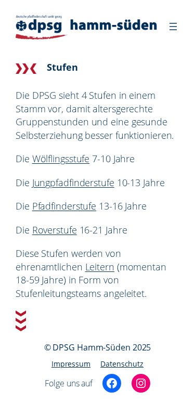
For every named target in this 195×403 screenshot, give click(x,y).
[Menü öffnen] (173, 26)
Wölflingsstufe (61, 158)
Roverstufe (54, 230)
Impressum (70, 364)
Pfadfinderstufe (64, 206)
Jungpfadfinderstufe (73, 182)
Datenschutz (122, 364)
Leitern (99, 267)
